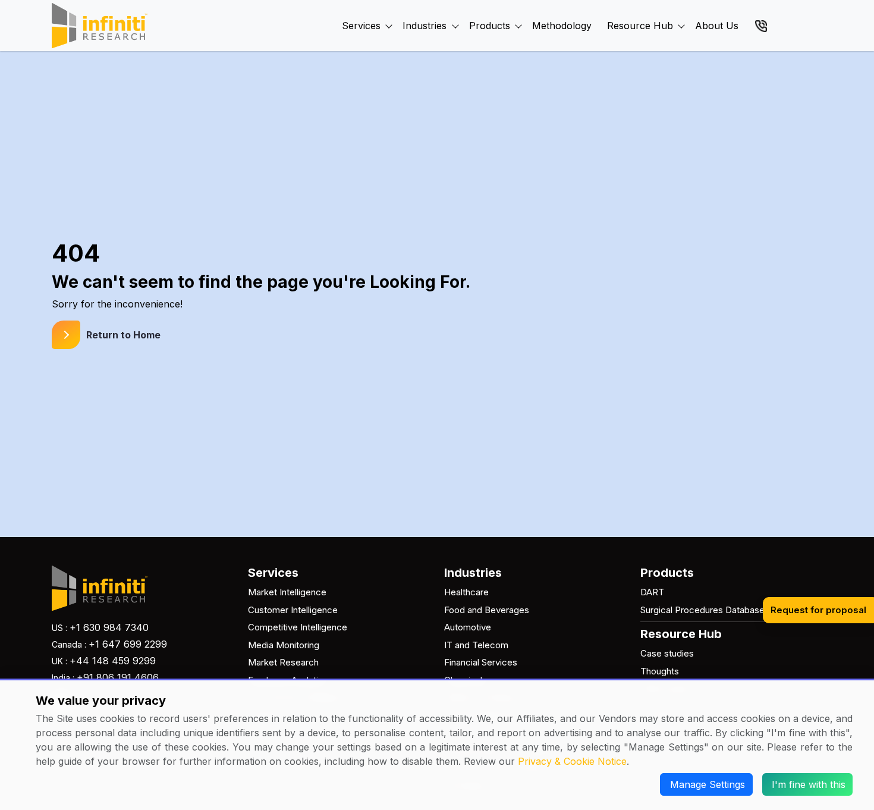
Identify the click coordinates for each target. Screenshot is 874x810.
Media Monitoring (283, 645)
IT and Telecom (476, 645)
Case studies (667, 653)
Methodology (562, 26)
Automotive (467, 627)
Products (489, 26)
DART (652, 592)
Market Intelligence (287, 592)
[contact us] (761, 25)
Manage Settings (707, 784)
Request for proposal (818, 610)
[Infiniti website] (99, 25)
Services (361, 26)
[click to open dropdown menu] (388, 12)
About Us (716, 26)
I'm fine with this (808, 784)
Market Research (283, 662)
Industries (425, 26)
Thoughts (659, 671)
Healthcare (466, 592)
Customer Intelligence (293, 610)
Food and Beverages (486, 610)
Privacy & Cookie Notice (572, 761)
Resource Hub (640, 26)
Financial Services (480, 662)
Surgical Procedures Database (702, 610)
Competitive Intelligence (297, 627)
